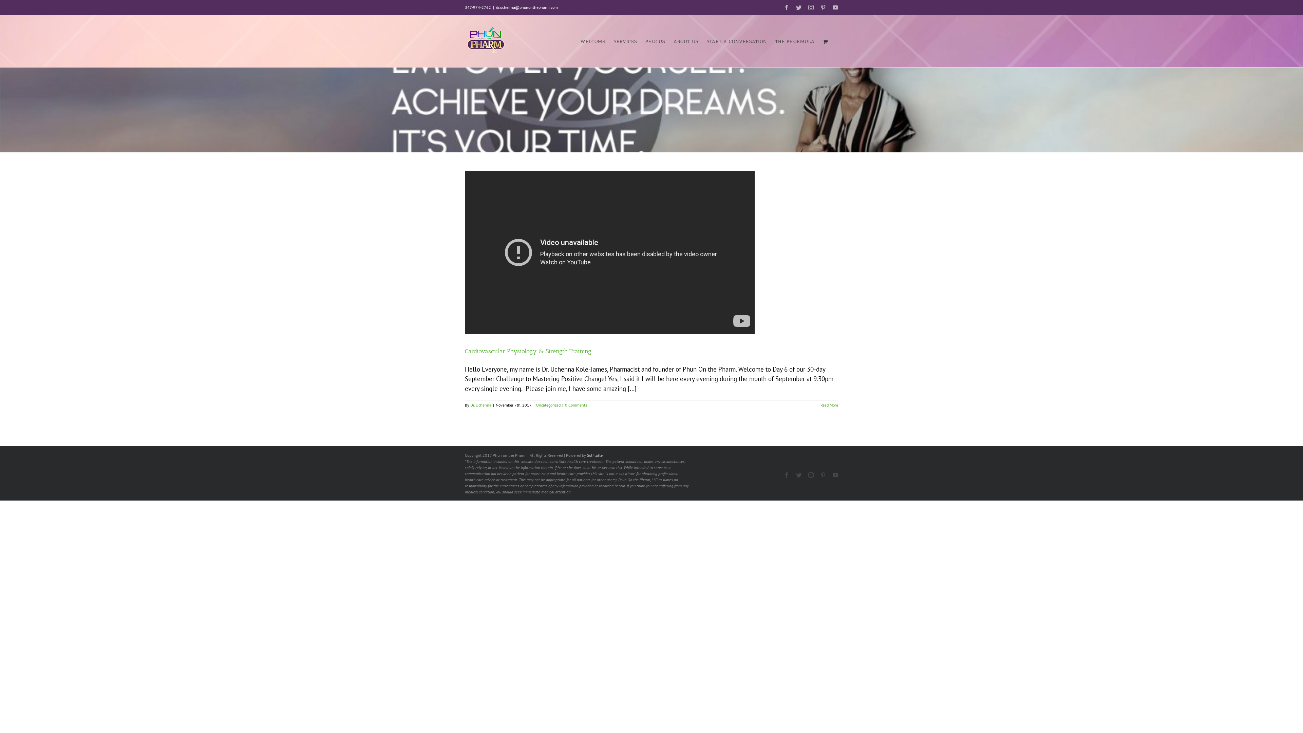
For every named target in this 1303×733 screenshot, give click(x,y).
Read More (829, 405)
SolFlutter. (596, 455)
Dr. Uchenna (480, 405)
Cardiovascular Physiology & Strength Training (528, 351)
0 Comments (576, 405)
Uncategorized (548, 405)
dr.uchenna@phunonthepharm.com (527, 7)
